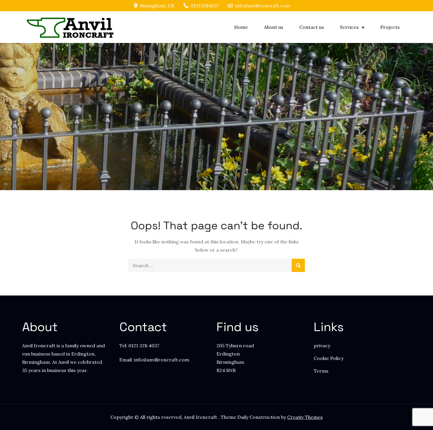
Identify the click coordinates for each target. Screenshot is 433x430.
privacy (322, 345)
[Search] (298, 265)
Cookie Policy (328, 358)
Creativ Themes (305, 417)
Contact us (311, 27)
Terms (321, 371)
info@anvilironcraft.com (262, 6)
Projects (390, 27)
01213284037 (205, 6)
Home (241, 27)
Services (349, 27)
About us (273, 27)
